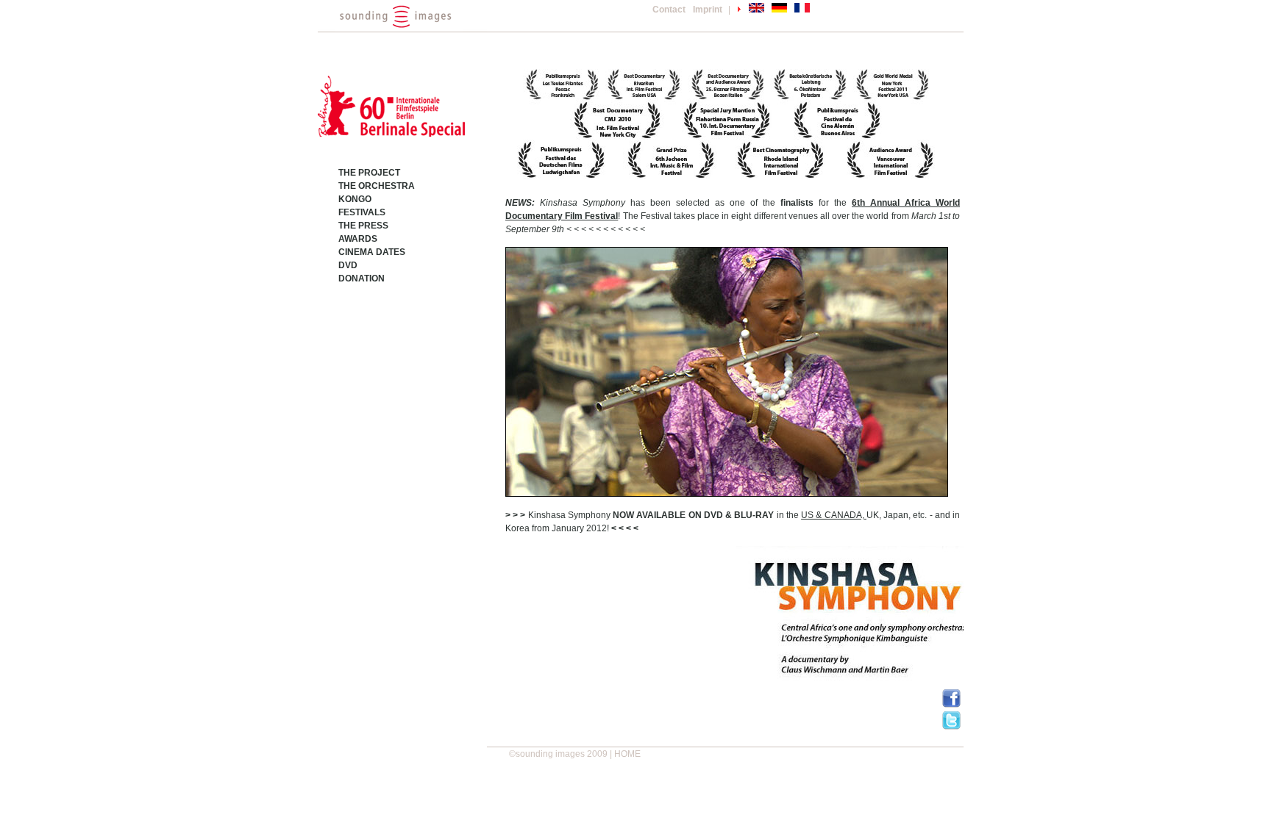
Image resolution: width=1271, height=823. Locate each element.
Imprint (707, 9)
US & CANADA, (833, 515)
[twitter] (951, 727)
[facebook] (951, 705)
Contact (669, 9)
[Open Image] (726, 371)
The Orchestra (376, 186)
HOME (627, 754)
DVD (347, 265)
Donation (361, 278)
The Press (363, 225)
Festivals (361, 212)
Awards (357, 239)
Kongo (354, 199)
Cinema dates (371, 252)
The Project (369, 173)
